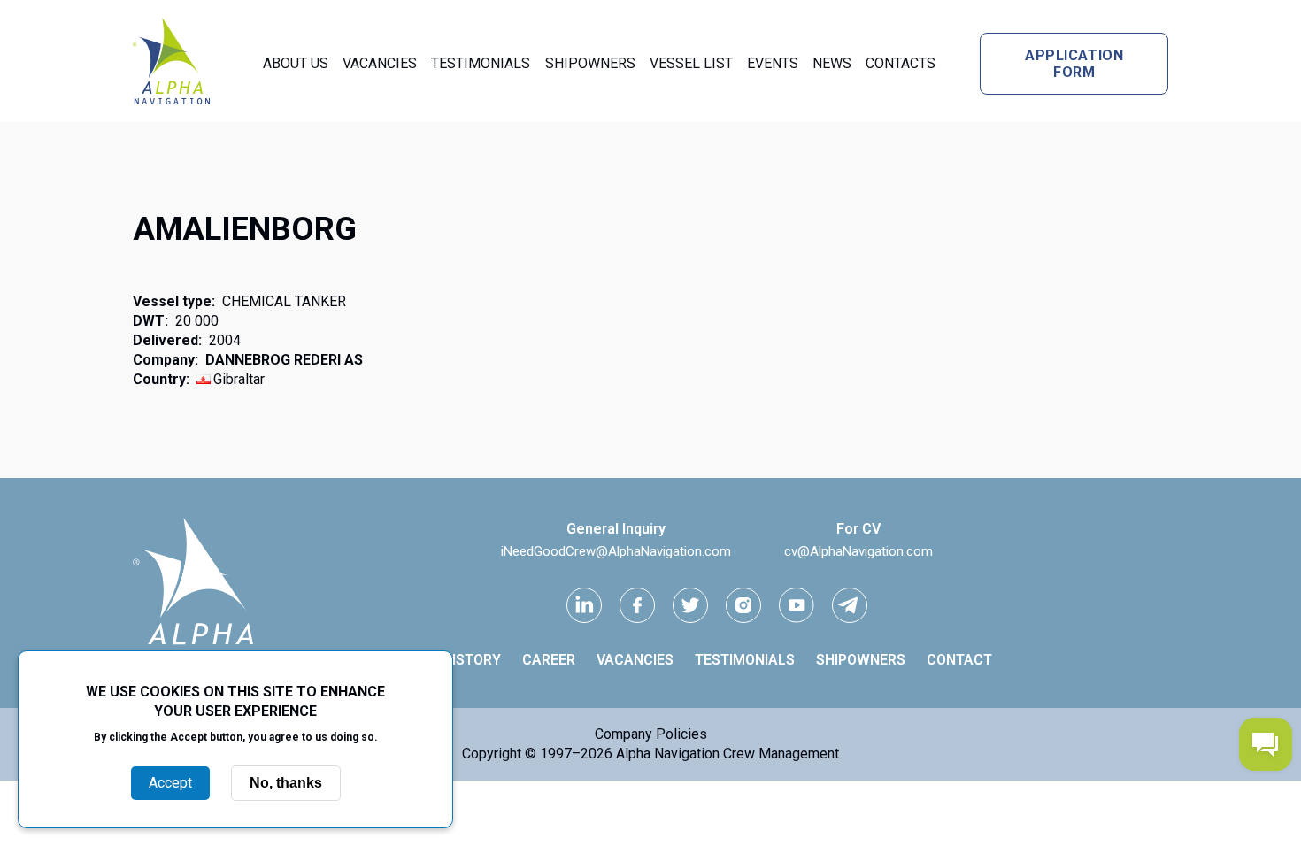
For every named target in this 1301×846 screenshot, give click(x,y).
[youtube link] (796, 605)
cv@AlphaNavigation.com (858, 551)
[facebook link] (637, 605)
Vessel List (691, 63)
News (831, 63)
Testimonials (480, 63)
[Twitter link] (690, 605)
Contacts (900, 63)
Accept (170, 782)
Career (548, 659)
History (472, 659)
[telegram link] (849, 605)
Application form (1074, 64)
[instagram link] (743, 605)
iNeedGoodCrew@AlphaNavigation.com (616, 551)
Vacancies (380, 63)
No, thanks (286, 782)
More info (235, 756)
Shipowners (590, 63)
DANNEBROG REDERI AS (284, 359)
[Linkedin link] (584, 605)
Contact (959, 659)
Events (772, 63)
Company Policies (651, 734)
